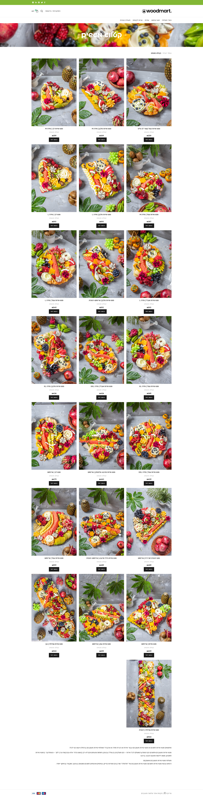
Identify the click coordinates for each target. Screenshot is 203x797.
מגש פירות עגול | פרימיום (54, 558)
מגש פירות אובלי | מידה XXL (101, 386)
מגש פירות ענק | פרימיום (101, 644)
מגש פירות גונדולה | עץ (54, 644)
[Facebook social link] (44, 2)
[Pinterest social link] (38, 2)
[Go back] (125, 35)
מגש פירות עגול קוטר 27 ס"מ (149, 128)
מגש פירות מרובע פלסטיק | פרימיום (101, 472)
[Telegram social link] (33, 2)
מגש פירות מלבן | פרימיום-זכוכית (101, 300)
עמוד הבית (167, 53)
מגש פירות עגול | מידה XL (149, 386)
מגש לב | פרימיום (54, 472)
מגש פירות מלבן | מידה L (101, 214)
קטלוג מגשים (149, 132)
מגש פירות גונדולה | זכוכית (149, 730)
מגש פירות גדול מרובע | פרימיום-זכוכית (101, 558)
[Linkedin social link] (36, 2)
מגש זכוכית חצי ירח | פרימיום (149, 558)
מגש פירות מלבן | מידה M (101, 128)
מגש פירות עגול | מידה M (149, 214)
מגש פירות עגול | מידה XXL (149, 472)
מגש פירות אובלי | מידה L (149, 300)
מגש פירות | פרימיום (148, 644)
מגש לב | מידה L (54, 214)
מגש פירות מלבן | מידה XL (54, 386)
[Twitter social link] (41, 2)
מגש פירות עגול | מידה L (54, 300)
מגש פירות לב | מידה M (54, 128)
